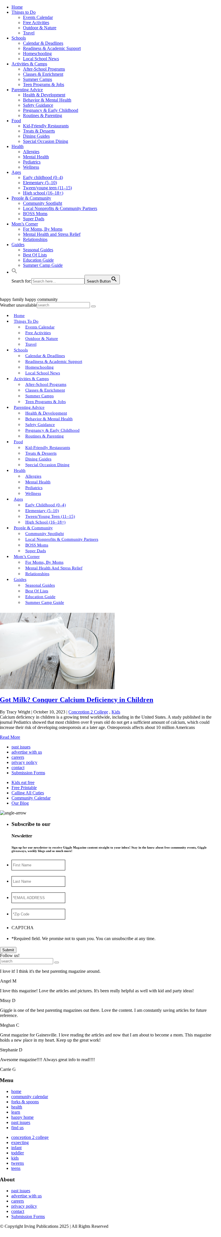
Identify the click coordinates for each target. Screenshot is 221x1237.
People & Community (31, 198)
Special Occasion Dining (45, 141)
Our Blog (20, 803)
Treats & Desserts (39, 131)
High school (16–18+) (43, 192)
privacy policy (24, 762)
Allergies (31, 151)
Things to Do (23, 12)
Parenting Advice (27, 89)
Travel (28, 32)
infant (16, 1147)
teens (15, 1168)
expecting (20, 1142)
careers (17, 757)
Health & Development (44, 94)
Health (17, 146)
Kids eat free (22, 782)
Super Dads (33, 218)
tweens (17, 1163)
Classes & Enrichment (43, 74)
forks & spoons (25, 1101)
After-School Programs (44, 69)
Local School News (41, 58)
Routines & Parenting (42, 115)
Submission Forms (28, 772)
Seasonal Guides (38, 249)
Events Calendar (38, 17)
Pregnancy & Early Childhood (50, 110)
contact (17, 767)
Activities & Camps (29, 63)
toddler (17, 1152)
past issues (20, 746)
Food (16, 120)
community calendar (29, 1096)
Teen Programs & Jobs (43, 84)
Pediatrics (32, 162)
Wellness (31, 167)
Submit (8, 950)
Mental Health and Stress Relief (51, 234)
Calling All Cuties (27, 792)
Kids (116, 711)
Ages (16, 172)
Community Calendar (31, 798)
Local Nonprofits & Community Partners (60, 208)
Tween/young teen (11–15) (47, 187)
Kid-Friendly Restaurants (46, 125)
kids (15, 1158)
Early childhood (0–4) (43, 177)
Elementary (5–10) (40, 182)
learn (15, 1112)
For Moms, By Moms (42, 229)
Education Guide (38, 260)
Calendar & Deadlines (43, 43)
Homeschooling (37, 53)
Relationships (35, 239)
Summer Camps (37, 79)
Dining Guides (36, 136)
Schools (18, 38)
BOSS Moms (35, 213)
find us (17, 1127)
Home (17, 7)
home (16, 1091)
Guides (17, 244)
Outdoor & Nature (39, 27)
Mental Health (36, 156)
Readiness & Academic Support (52, 48)
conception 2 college (30, 1137)
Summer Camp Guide (43, 265)
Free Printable (24, 787)
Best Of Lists (35, 254)
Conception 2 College (88, 711)
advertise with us (26, 752)
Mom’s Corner (24, 223)
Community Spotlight (42, 203)
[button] (14, 272)
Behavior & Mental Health (47, 100)
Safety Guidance (38, 105)
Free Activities (36, 22)
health (16, 1106)
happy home (22, 1117)
